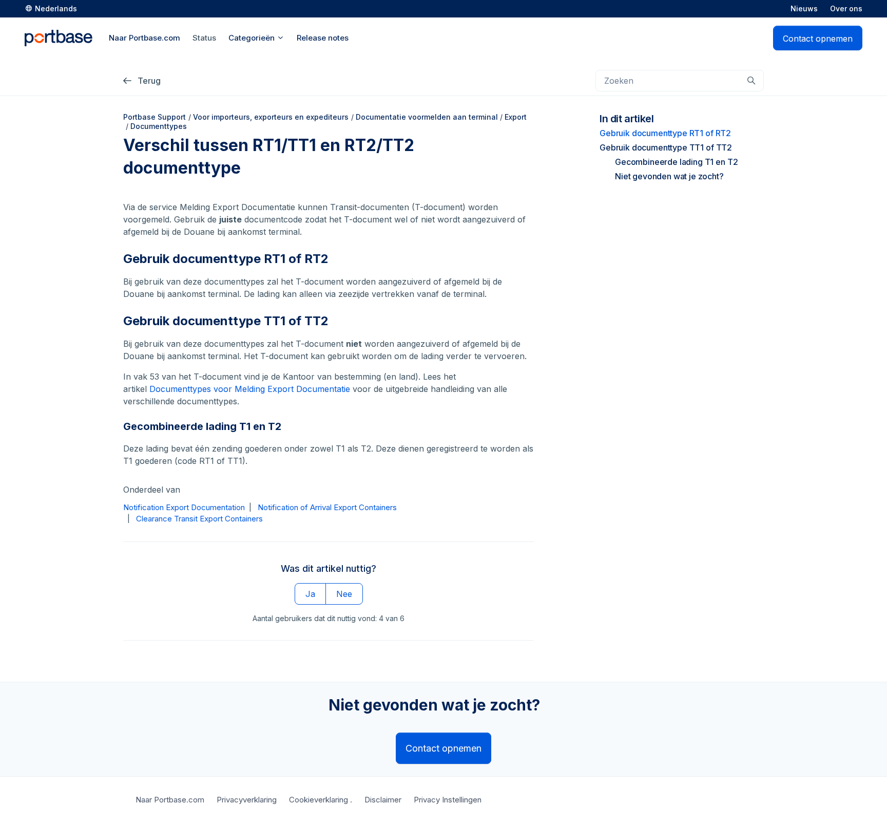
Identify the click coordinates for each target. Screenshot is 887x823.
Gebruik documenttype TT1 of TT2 (666, 147)
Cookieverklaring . (320, 800)
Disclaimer (382, 800)
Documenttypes (158, 126)
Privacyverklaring (247, 800)
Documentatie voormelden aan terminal (427, 117)
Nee (344, 594)
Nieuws (804, 8)
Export (516, 117)
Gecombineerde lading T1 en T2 (676, 162)
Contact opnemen (818, 38)
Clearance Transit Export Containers (199, 518)
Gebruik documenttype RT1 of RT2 (665, 133)
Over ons (846, 8)
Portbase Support (154, 117)
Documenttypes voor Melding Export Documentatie (249, 389)
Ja (310, 594)
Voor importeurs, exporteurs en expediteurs (271, 117)
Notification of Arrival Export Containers (327, 507)
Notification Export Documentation (184, 507)
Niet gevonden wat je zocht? (669, 176)
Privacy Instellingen (447, 800)
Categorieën (252, 38)
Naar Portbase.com (170, 800)
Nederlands (56, 8)
